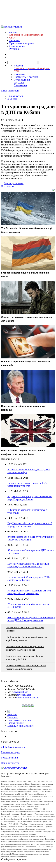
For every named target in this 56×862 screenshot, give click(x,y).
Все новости (7, 186)
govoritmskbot (20, 692)
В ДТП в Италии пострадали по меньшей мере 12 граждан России (29, 498)
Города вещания (9, 757)
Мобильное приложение (20, 725)
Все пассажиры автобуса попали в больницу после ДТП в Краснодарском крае (31, 619)
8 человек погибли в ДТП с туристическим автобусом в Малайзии (30, 538)
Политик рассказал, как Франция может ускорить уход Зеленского (26, 667)
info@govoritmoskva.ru (27, 697)
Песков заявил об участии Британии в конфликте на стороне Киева (25, 648)
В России (12, 98)
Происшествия (15, 96)
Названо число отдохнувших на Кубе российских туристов (27, 484)
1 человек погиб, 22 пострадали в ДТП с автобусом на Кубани (29, 578)
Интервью (14, 40)
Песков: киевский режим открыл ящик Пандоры (25, 629)
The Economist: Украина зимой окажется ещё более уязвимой (26, 638)
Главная (5, 90)
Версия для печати (13, 183)
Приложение (20, 85)
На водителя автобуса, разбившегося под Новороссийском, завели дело (29, 592)
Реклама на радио (10, 752)
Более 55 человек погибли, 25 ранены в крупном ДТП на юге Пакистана (28, 565)
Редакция (14, 49)
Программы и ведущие (21, 43)
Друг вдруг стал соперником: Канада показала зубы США (24, 658)
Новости (12, 32)
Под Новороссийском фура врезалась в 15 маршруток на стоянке (29, 524)
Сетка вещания (17, 46)
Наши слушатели (10, 763)
